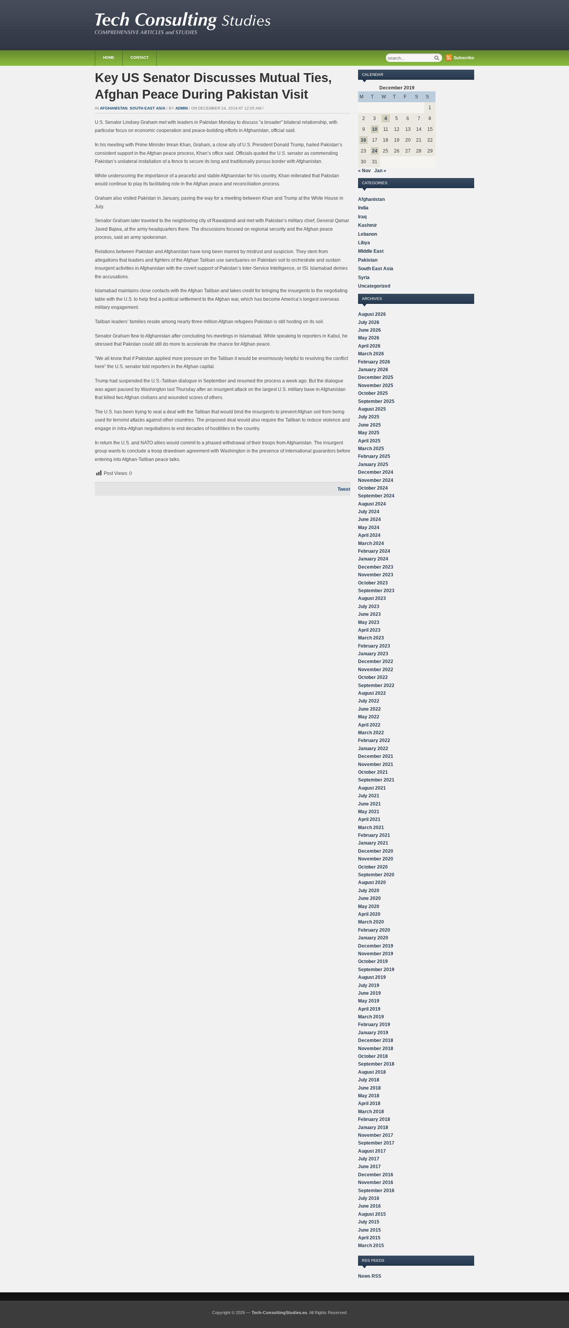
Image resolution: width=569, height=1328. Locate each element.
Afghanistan (113, 108)
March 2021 (371, 827)
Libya (364, 242)
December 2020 (375, 851)
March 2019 (371, 1017)
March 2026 (371, 353)
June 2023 (369, 614)
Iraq (362, 216)
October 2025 (373, 393)
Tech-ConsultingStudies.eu (279, 1312)
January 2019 (373, 1032)
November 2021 (375, 764)
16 (363, 140)
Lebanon (367, 234)
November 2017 (375, 1135)
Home (109, 57)
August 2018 (372, 1072)
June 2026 (369, 330)
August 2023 (372, 598)
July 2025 (368, 417)
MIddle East (371, 251)
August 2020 (372, 882)
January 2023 (373, 653)
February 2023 (374, 646)
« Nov (364, 170)
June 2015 (369, 1230)
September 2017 (376, 1143)
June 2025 (369, 425)
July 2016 (368, 1198)
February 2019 (374, 1024)
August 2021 (372, 788)
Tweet (344, 489)
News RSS (369, 1276)
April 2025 (369, 441)
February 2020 (374, 930)
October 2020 (373, 867)
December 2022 (375, 661)
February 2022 (374, 740)
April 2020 (369, 914)
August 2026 (372, 314)
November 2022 (375, 669)
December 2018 (375, 1040)
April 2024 (369, 535)
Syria (364, 277)
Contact (139, 57)
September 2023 (376, 590)
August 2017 (372, 1151)
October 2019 (373, 961)
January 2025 (373, 464)
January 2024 (373, 559)
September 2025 (376, 401)
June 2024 (369, 519)
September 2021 (376, 780)
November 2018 (375, 1048)
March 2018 (371, 1111)
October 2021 (373, 772)
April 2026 (369, 346)
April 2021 (369, 819)
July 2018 (368, 1080)
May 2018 (368, 1095)
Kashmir (367, 225)
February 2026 (374, 362)
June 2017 (369, 1166)
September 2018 (376, 1064)
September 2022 (376, 685)
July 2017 (368, 1159)
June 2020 (369, 898)
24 (374, 151)
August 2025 (372, 409)
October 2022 (373, 677)
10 (374, 129)
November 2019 (375, 953)
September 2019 (376, 969)
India (363, 208)
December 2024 (375, 472)
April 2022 (369, 725)
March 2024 (371, 543)
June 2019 (369, 993)
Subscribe (464, 57)
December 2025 (375, 377)
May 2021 (368, 811)
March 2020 (371, 922)
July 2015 (368, 1222)
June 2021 (369, 804)
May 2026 (368, 338)
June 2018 (369, 1088)
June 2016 (369, 1206)
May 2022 (368, 717)
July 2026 (368, 322)
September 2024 (376, 496)
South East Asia (147, 108)
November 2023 (375, 574)
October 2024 (373, 488)
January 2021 (373, 843)
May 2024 (368, 527)
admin (181, 108)
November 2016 (375, 1182)
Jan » (380, 170)
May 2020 (368, 906)
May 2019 (368, 1001)
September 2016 (376, 1190)
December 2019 (375, 946)
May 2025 (368, 432)
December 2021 (375, 756)
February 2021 (374, 835)
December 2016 (375, 1174)
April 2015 (369, 1238)
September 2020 (376, 874)
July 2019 (368, 985)
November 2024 (375, 480)
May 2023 (368, 622)
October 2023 (373, 583)
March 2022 (371, 732)
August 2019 (372, 977)
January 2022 (373, 748)
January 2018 (373, 1127)
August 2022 (372, 693)
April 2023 (369, 630)
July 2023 (368, 606)
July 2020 (368, 890)
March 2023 (371, 638)
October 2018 (373, 1056)
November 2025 (375, 385)
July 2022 (368, 701)
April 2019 (369, 1009)
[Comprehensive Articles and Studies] (183, 32)
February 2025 (374, 456)
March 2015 (371, 1245)
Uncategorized (374, 286)
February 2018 (374, 1119)
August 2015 (372, 1214)
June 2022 (369, 709)
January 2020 (373, 938)
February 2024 (374, 551)
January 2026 (373, 369)
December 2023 (375, 567)
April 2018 (369, 1103)
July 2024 (368, 511)
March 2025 (371, 448)
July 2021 (368, 796)
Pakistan (367, 260)
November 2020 (375, 859)
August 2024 (372, 504)
